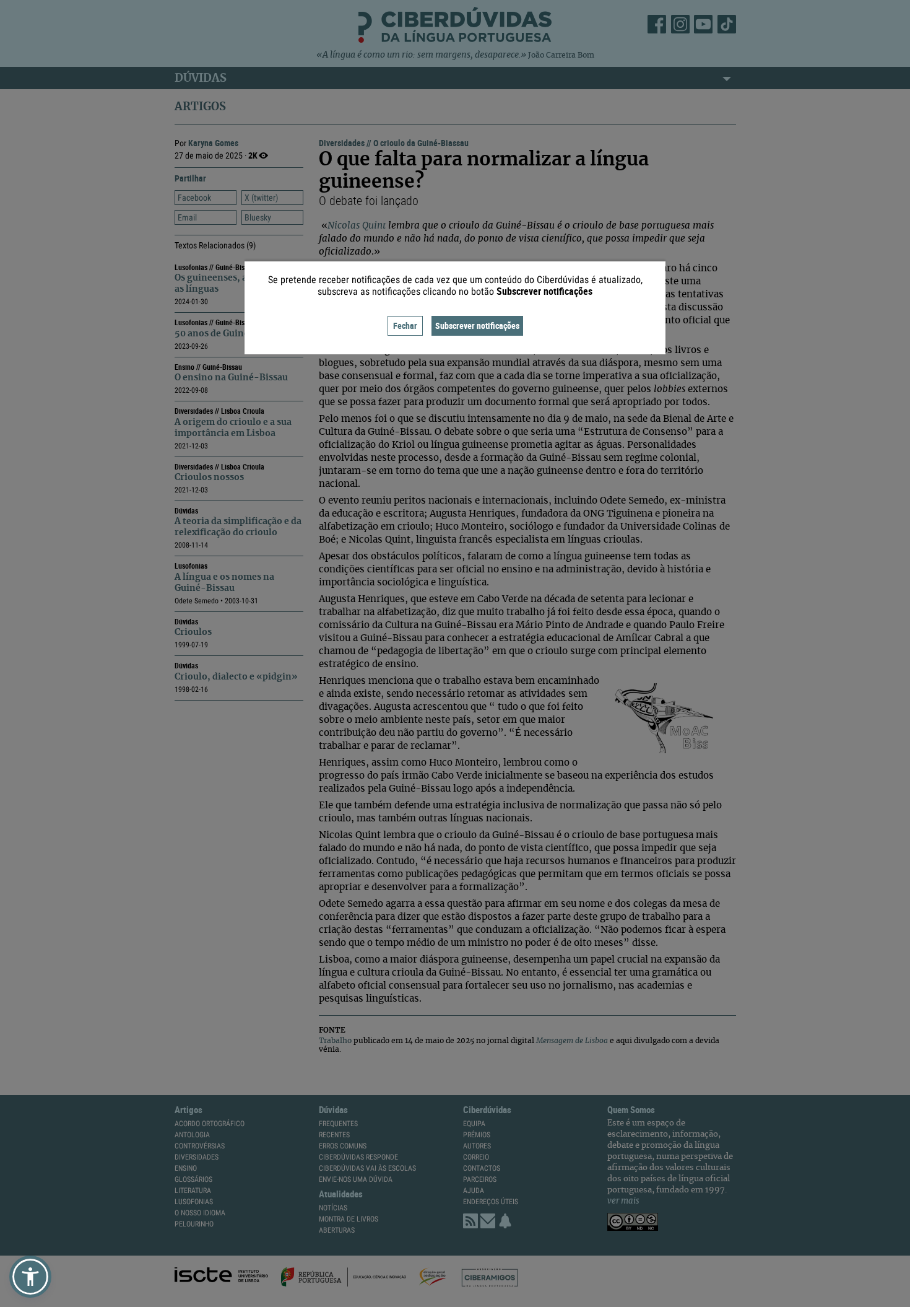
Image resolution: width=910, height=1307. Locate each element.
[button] (30, 1277)
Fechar (405, 325)
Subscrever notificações (477, 325)
